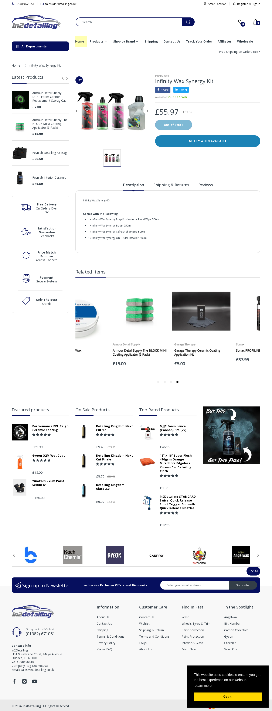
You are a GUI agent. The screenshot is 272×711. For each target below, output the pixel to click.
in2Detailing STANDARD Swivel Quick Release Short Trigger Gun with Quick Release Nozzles (178, 502)
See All (253, 571)
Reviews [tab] (205, 184)
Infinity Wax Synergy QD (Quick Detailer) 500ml (119, 238)
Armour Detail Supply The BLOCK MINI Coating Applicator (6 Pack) (50, 124)
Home (16, 65)
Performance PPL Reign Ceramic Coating (50, 428)
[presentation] (63, 78)
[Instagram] (24, 682)
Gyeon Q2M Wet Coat (48, 455)
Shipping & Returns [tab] (171, 184)
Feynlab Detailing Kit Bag (49, 153)
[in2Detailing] (40, 22)
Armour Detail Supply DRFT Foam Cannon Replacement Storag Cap (49, 97)
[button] (41, 435)
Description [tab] (133, 184)
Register (242, 4)
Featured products (30, 410)
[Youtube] (34, 682)
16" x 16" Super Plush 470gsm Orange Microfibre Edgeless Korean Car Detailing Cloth (176, 463)
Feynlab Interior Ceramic (49, 178)
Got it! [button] (227, 696)
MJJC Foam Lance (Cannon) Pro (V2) (173, 428)
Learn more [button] (203, 685)
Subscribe (242, 585)
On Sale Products (92, 410)
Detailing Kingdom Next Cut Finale (114, 457)
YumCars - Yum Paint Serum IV (48, 483)
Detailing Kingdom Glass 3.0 (110, 487)
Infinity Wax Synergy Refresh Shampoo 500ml (119, 232)
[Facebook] (14, 682)
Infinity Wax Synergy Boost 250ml (111, 225)
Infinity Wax (162, 76)
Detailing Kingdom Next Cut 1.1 (114, 428)
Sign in (256, 4)
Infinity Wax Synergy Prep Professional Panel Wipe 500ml (126, 219)
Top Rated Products (159, 410)
